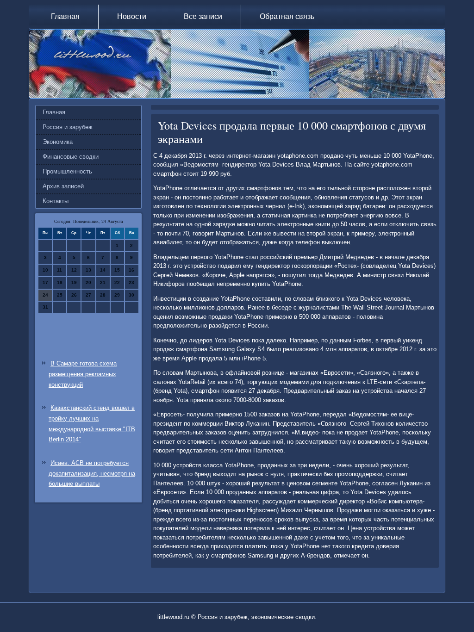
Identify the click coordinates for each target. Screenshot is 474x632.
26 (74, 294)
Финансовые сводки (71, 156)
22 (117, 282)
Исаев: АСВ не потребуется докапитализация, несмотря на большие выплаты (92, 473)
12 (74, 270)
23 (131, 282)
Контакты (56, 201)
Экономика (58, 141)
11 (59, 270)
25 (59, 294)
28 (103, 294)
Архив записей (63, 186)
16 (131, 270)
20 (88, 282)
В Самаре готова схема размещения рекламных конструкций (83, 374)
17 (45, 282)
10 (45, 270)
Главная (65, 16)
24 (45, 294)
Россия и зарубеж (68, 127)
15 (117, 270)
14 (103, 270)
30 (131, 294)
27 (88, 294)
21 (103, 282)
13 (88, 270)
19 (74, 282)
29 (117, 294)
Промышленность (67, 171)
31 (45, 307)
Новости (131, 16)
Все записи (203, 16)
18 (59, 282)
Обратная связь (287, 16)
